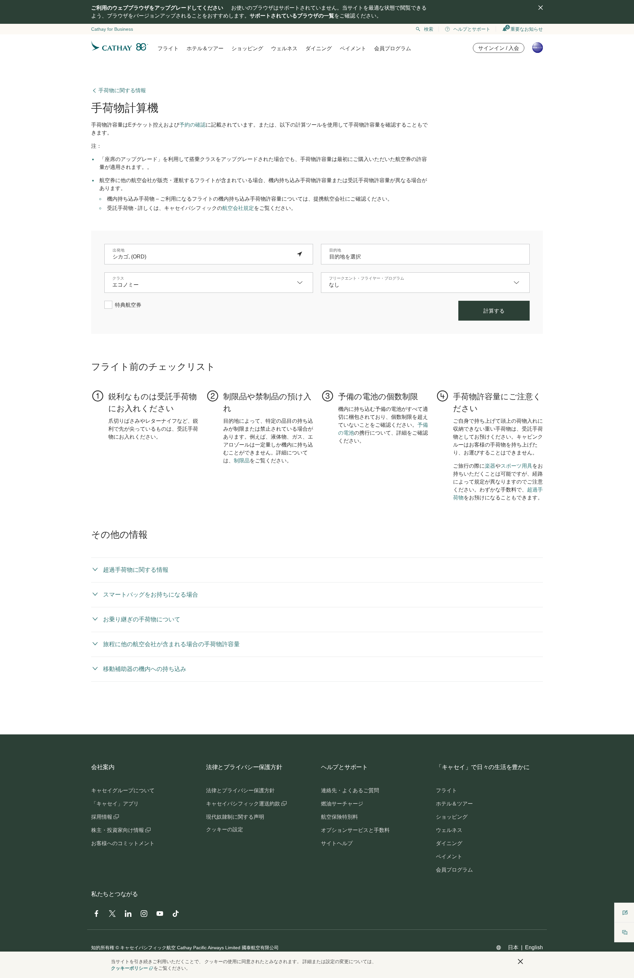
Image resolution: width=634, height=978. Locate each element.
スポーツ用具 (516, 466)
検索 (428, 29)
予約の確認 (192, 125)
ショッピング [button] (247, 48)
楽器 (490, 466)
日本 (513, 947)
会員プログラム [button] (392, 48)
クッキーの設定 (224, 829)
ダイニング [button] (318, 48)
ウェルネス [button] (284, 48)
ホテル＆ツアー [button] (205, 48)
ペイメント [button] (353, 48)
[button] (303, 283)
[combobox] (202, 257)
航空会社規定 (238, 208)
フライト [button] (168, 48)
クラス (118, 278)
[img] (540, 7)
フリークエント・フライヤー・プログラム (366, 278)
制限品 (242, 460)
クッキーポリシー (129, 968)
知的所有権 (102, 947)
